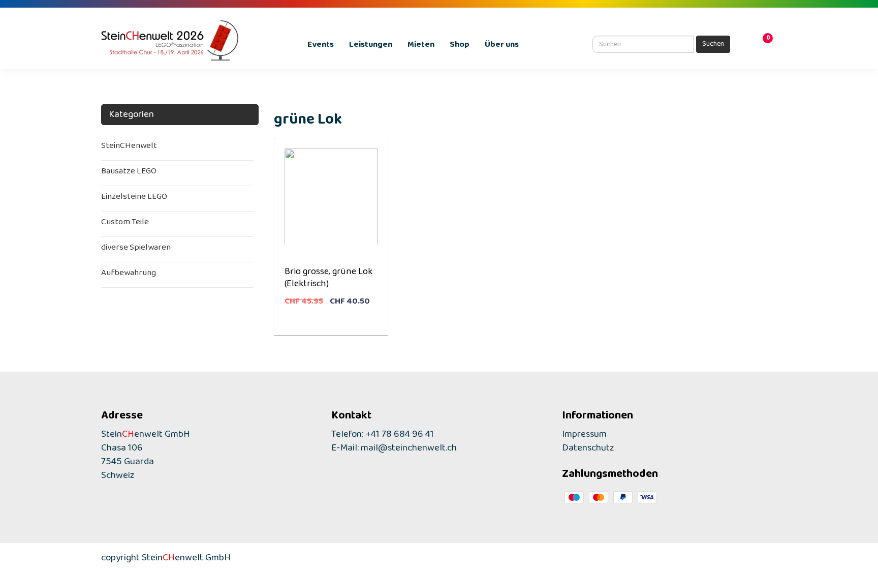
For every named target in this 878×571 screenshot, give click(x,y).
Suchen (713, 45)
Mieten (420, 46)
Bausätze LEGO (128, 173)
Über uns (502, 46)
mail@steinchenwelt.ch (409, 450)
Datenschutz (588, 450)
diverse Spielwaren (136, 249)
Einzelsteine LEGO (134, 198)
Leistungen (370, 46)
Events (320, 46)
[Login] (749, 45)
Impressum (584, 436)
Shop (459, 46)
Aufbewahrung (128, 275)
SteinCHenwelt (129, 148)
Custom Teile (125, 224)
